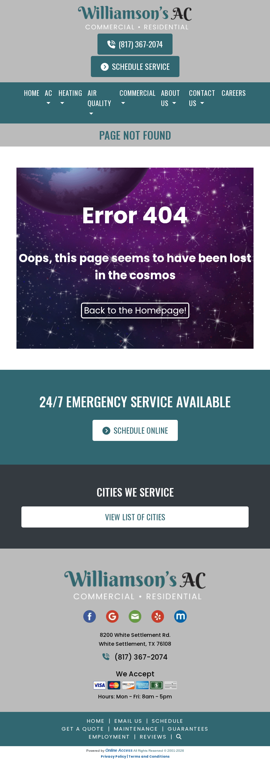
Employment (109, 737)
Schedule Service (141, 66)
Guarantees (188, 729)
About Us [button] (170, 98)
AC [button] (48, 93)
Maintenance (136, 729)
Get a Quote (83, 729)
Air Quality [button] (99, 98)
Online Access (119, 750)
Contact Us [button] (202, 98)
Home (32, 93)
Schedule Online (141, 430)
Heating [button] (70, 93)
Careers (234, 93)
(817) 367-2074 (141, 44)
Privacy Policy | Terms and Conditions (135, 756)
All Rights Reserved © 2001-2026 (158, 750)
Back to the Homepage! (135, 310)
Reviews (153, 737)
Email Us (128, 721)
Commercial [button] (138, 93)
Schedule (167, 721)
